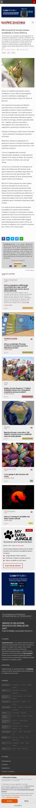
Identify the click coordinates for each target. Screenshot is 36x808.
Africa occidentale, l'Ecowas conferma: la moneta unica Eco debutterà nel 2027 (16, 346)
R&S (13, 734)
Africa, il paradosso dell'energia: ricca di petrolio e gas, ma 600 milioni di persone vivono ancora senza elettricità (16, 288)
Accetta (9, 801)
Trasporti (21, 737)
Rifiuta (26, 801)
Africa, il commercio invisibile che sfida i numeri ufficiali (17, 518)
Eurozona (15, 720)
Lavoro (14, 707)
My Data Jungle (20, 545)
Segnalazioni (6, 768)
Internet (14, 731)
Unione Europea (23, 720)
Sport (3, 748)
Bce (25, 696)
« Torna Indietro (29, 270)
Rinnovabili (15, 726)
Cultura (27, 743)
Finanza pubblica (4, 716)
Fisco (13, 716)
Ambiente (23, 713)
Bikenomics (15, 740)
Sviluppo (29, 685)
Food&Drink (15, 743)
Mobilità (4, 737)
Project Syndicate (10, 280)
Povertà (14, 687)
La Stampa (29, 669)
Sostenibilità (15, 713)
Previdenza (15, 709)
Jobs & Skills (6, 707)
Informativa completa (12, 797)
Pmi (29, 701)
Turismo (14, 745)
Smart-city (15, 737)
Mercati (14, 698)
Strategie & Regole (27, 396)
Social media (27, 731)
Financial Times (10, 469)
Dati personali (6, 775)
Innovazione (6, 731)
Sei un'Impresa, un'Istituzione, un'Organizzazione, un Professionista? (16, 615)
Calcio (14, 748)
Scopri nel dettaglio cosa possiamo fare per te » (17, 631)
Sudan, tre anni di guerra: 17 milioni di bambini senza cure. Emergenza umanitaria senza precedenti (17, 390)
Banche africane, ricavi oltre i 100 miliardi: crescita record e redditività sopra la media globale (17, 434)
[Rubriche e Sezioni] (1, 2)
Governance (15, 690)
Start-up (14, 704)
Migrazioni (15, 693)
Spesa (18, 716)
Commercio (23, 690)
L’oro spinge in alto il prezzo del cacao (16, 475)
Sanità (22, 743)
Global (30, 523)
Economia (5, 685)
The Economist (9, 511)
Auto (27, 737)
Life (31, 480)
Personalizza (18, 805)
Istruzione (20, 707)
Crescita (23, 685)
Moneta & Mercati (27, 352)
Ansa (6, 383)
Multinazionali (16, 701)
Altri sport (25, 748)
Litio (20, 728)
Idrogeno (26, 726)
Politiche (24, 716)
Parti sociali (28, 707)
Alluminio (14, 728)
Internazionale (16, 723)
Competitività (16, 685)
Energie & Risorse (27, 308)
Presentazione (6, 761)
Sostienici (5, 764)
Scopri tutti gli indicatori (13, 565)
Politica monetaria (17, 696)
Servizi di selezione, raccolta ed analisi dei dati (15, 626)
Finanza (30, 716)
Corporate (5, 701)
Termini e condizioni (8, 771)
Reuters (7, 427)
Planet (4, 713)
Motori (19, 748)
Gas (21, 726)
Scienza (20, 731)
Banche (29, 696)
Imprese (24, 701)
